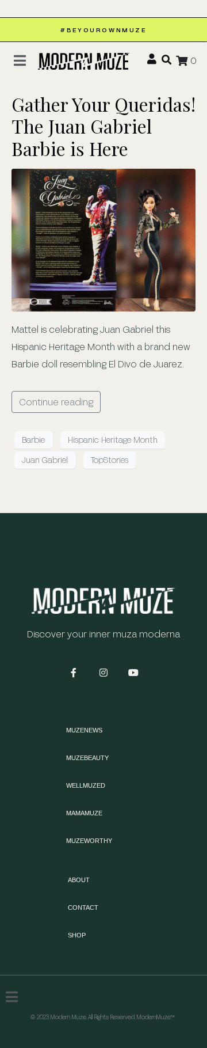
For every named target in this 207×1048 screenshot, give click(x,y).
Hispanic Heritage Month (113, 440)
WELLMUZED (85, 785)
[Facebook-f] (73, 672)
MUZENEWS (84, 730)
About (79, 879)
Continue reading (56, 401)
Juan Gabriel (45, 460)
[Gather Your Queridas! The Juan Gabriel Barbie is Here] (103, 238)
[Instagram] (103, 672)
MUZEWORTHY (89, 840)
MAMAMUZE (84, 813)
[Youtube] (133, 672)
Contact (83, 907)
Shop (77, 935)
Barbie (33, 440)
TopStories (109, 460)
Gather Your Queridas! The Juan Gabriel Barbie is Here (103, 126)
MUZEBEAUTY (87, 757)
